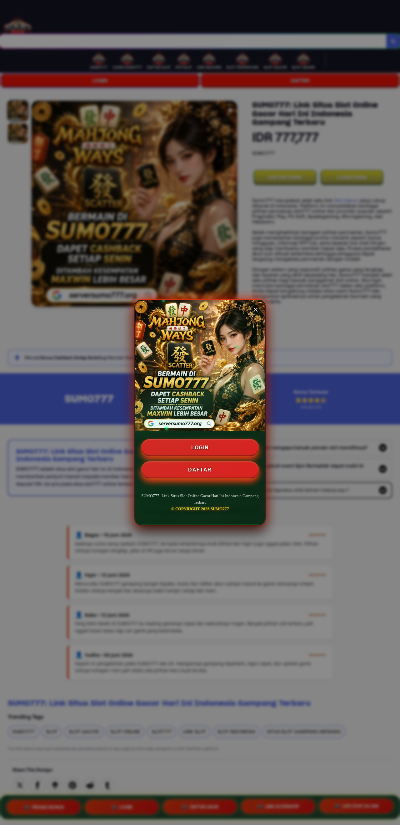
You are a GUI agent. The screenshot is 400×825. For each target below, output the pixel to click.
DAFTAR (200, 469)
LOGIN (200, 447)
